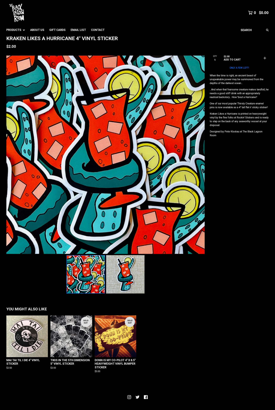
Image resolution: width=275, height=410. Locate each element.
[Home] (16, 13)
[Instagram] (129, 397)
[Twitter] (137, 397)
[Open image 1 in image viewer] (105, 155)
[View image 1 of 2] (86, 274)
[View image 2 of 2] (125, 274)
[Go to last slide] (10, 155)
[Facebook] (145, 397)
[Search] (267, 30)
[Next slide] (200, 155)
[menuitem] (15, 30)
